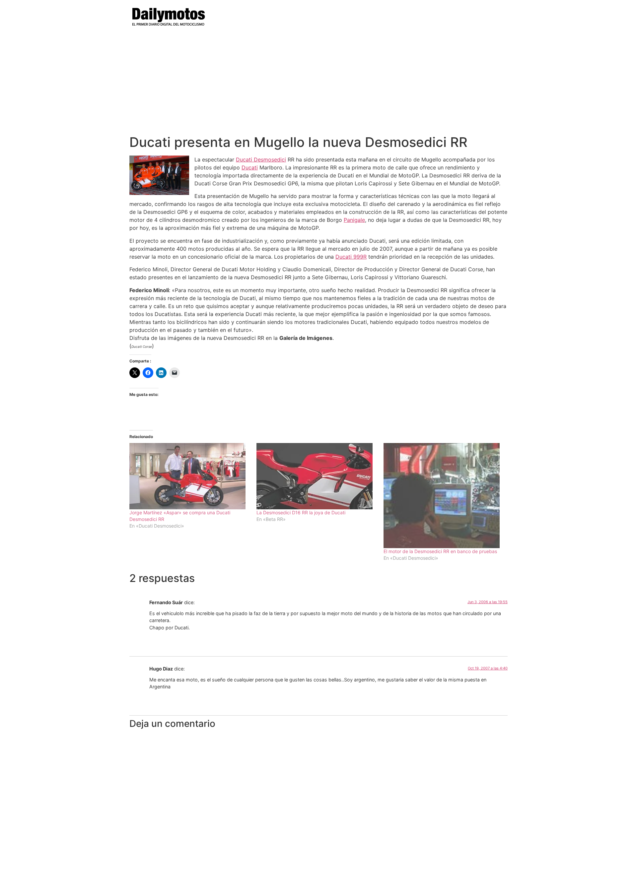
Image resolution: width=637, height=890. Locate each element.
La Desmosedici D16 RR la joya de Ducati (300, 512)
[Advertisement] (318, 84)
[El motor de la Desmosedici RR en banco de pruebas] (444, 495)
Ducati (250, 167)
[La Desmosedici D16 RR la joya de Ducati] (316, 476)
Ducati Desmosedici (261, 159)
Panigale (354, 220)
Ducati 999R (351, 256)
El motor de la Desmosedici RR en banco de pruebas (440, 551)
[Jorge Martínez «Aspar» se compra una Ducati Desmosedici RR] (189, 476)
